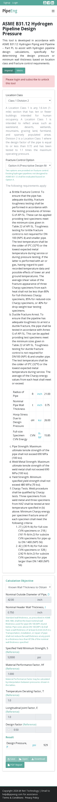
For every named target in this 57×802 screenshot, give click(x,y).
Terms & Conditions (12, 797)
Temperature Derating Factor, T (25, 693)
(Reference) (12, 652)
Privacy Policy (32, 797)
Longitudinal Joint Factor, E (22, 709)
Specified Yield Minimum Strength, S (27, 650)
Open (25, 758)
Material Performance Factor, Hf (25, 666)
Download (39, 758)
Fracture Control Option (20, 160)
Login (15, 2)
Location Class (14, 95)
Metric (20, 70)
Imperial (8, 70)
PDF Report (16, 764)
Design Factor (21, 724)
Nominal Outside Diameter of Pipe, (28, 594)
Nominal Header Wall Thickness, (26, 607)
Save (12, 758)
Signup (6, 2)
